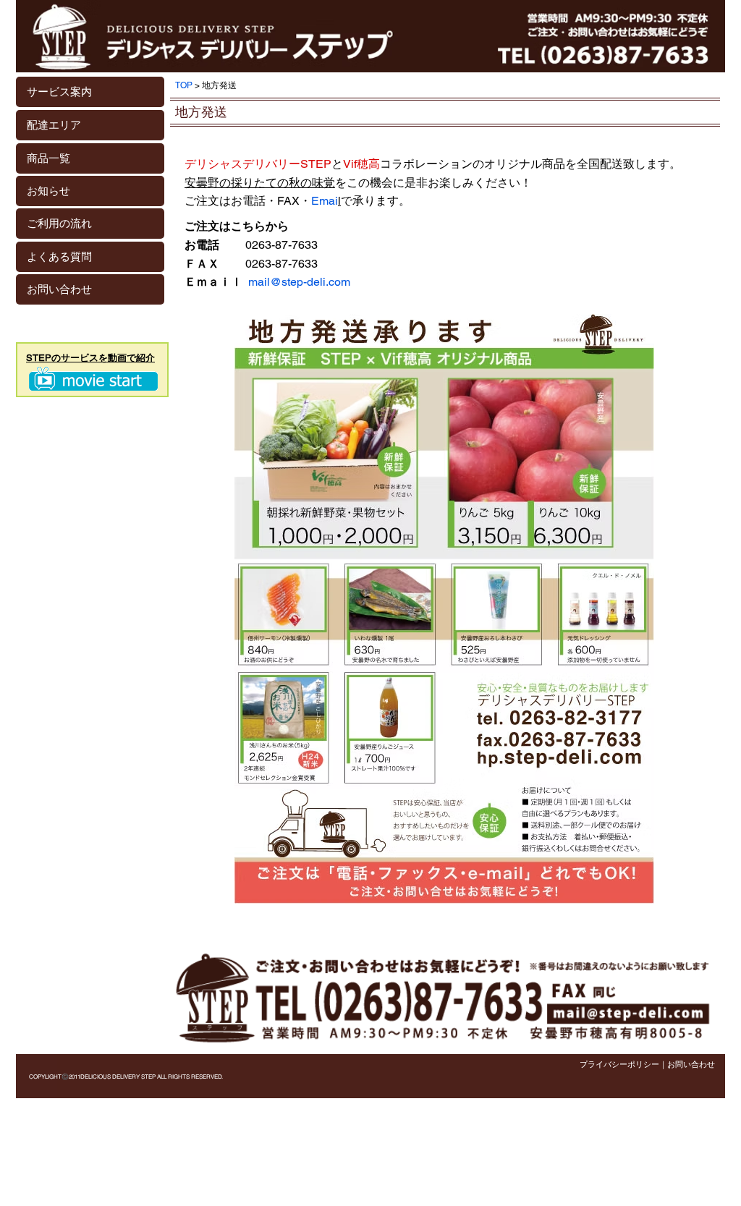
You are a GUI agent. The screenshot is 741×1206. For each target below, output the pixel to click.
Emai (324, 201)
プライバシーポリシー (619, 1064)
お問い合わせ (691, 1064)
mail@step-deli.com (299, 282)
